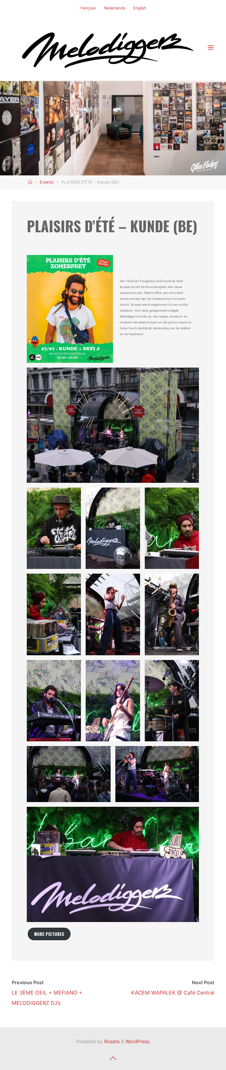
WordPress (137, 1041)
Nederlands (114, 8)
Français (87, 8)
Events (47, 182)
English (140, 8)
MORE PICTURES (49, 934)
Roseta (111, 1041)
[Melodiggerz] (109, 47)
